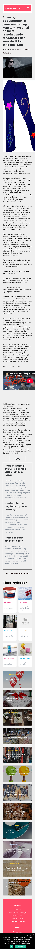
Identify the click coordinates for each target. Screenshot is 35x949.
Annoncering (17, 932)
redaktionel (7, 53)
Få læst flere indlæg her (17, 573)
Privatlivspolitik (20, 946)
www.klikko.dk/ (19, 922)
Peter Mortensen (23, 49)
